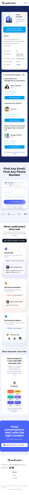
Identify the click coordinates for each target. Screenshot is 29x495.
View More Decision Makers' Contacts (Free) (14, 153)
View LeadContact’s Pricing (13, 410)
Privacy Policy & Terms (14, 489)
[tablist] (14, 184)
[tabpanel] (14, 199)
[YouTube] (10, 468)
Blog (14, 475)
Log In (25, 3)
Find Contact (15, 202)
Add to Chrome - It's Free (16, 240)
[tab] (9, 182)
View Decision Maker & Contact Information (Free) (14, 29)
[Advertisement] (15, 9)
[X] (13, 468)
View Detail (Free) (14, 97)
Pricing (14, 478)
